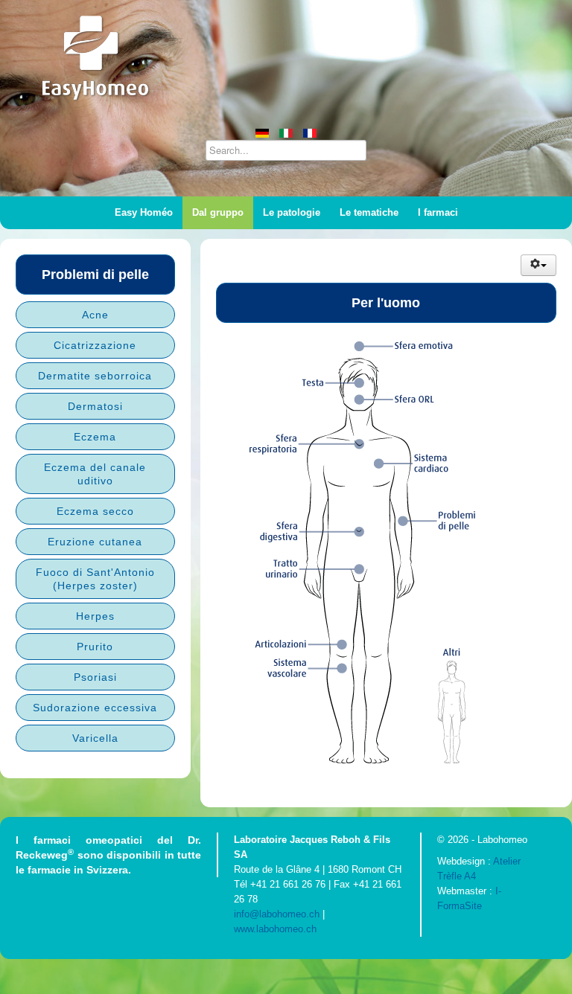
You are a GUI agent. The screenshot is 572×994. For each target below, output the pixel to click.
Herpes (95, 616)
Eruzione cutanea (95, 542)
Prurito (95, 646)
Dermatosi (95, 406)
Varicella (95, 738)
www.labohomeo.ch (275, 928)
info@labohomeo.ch (277, 914)
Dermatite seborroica (95, 376)
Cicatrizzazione (95, 345)
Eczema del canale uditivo (95, 474)
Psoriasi (95, 677)
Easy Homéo (144, 212)
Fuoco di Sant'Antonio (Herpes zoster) (95, 578)
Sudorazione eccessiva (95, 708)
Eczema (95, 437)
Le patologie (291, 212)
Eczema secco (95, 511)
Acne (95, 315)
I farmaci (438, 212)
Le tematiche (369, 212)
